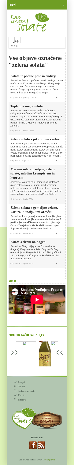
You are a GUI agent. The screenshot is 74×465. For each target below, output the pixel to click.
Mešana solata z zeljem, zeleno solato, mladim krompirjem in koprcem (32, 173)
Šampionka (50, 460)
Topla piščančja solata (26, 106)
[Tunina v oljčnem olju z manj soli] (36, 353)
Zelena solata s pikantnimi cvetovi (35, 139)
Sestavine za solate (26, 391)
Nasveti (21, 386)
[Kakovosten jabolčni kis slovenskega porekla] (49, 353)
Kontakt (21, 395)
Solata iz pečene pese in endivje (33, 76)
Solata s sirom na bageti (28, 242)
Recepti (21, 382)
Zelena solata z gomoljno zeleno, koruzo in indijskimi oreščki (34, 210)
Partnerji (22, 399)
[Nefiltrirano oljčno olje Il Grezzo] (22, 354)
